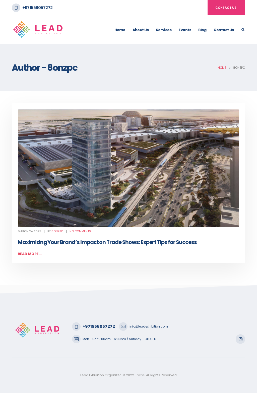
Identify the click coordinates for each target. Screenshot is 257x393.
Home (119, 29)
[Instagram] (240, 339)
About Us (141, 29)
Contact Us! (226, 8)
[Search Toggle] (243, 30)
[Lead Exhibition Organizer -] (38, 30)
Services (163, 29)
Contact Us (224, 29)
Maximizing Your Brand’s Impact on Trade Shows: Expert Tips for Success (107, 242)
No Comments (80, 231)
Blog (202, 29)
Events (185, 29)
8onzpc (57, 231)
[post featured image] (128, 168)
